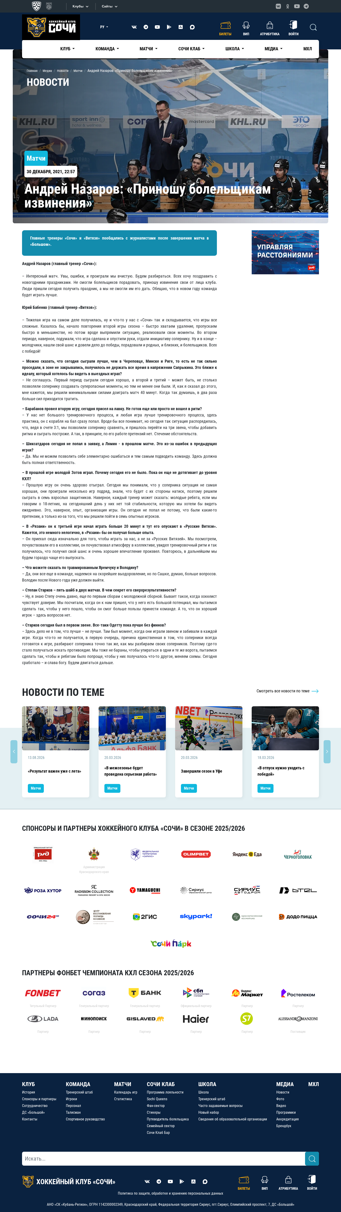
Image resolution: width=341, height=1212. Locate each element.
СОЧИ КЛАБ (161, 1084)
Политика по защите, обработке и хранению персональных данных (170, 1193)
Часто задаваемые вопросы (220, 1105)
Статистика (123, 1099)
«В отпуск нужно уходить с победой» (280, 771)
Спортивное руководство (85, 1119)
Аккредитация (287, 1119)
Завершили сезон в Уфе (201, 771)
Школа (203, 1092)
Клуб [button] (65, 48)
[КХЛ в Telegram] (306, 6)
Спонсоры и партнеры (39, 1099)
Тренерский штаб (79, 1092)
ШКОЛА (207, 1084)
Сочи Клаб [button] (189, 48)
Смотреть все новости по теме (283, 690)
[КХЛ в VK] (278, 6)
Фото (280, 1099)
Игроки (71, 1099)
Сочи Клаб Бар (158, 1132)
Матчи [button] (147, 48)
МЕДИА (285, 1084)
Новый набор (208, 1112)
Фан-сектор (156, 1105)
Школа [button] (233, 48)
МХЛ (307, 48)
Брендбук (283, 1126)
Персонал (73, 1105)
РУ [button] (102, 27)
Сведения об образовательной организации (232, 1119)
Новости (282, 1092)
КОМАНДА (78, 1084)
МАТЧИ (122, 1084)
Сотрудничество (35, 1105)
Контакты (29, 1119)
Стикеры (154, 1112)
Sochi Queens (157, 1099)
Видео (281, 1105)
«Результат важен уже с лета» (54, 771)
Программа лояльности (165, 1092)
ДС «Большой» (33, 1112)
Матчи (36, 788)
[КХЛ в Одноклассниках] (287, 6)
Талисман (73, 1112)
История (28, 1092)
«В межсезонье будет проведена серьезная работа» (130, 771)
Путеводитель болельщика (168, 1119)
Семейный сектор (161, 1126)
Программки (286, 1112)
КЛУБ (28, 1084)
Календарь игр (125, 1092)
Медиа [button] (272, 48)
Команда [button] (106, 48)
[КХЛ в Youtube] (297, 6)
